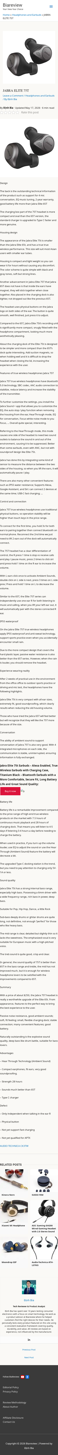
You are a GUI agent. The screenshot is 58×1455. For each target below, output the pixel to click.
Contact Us (9, 1421)
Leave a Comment (13, 95)
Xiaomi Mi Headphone (13, 1225)
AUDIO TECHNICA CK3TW (14, 1146)
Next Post (29, 1357)
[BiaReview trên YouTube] (22, 1377)
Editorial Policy (11, 1387)
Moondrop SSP (9, 1262)
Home (6, 14)
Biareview (12, 5)
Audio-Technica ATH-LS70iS (42, 1264)
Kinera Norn (8, 1194)
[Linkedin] (29, 1339)
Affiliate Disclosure (13, 1417)
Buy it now (10, 791)
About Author (10, 1406)
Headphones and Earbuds (26, 14)
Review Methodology (14, 1402)
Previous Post (28, 1349)
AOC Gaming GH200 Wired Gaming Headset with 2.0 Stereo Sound (44, 1228)
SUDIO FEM (37, 1194)
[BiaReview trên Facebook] (27, 1377)
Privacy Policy (10, 1391)
